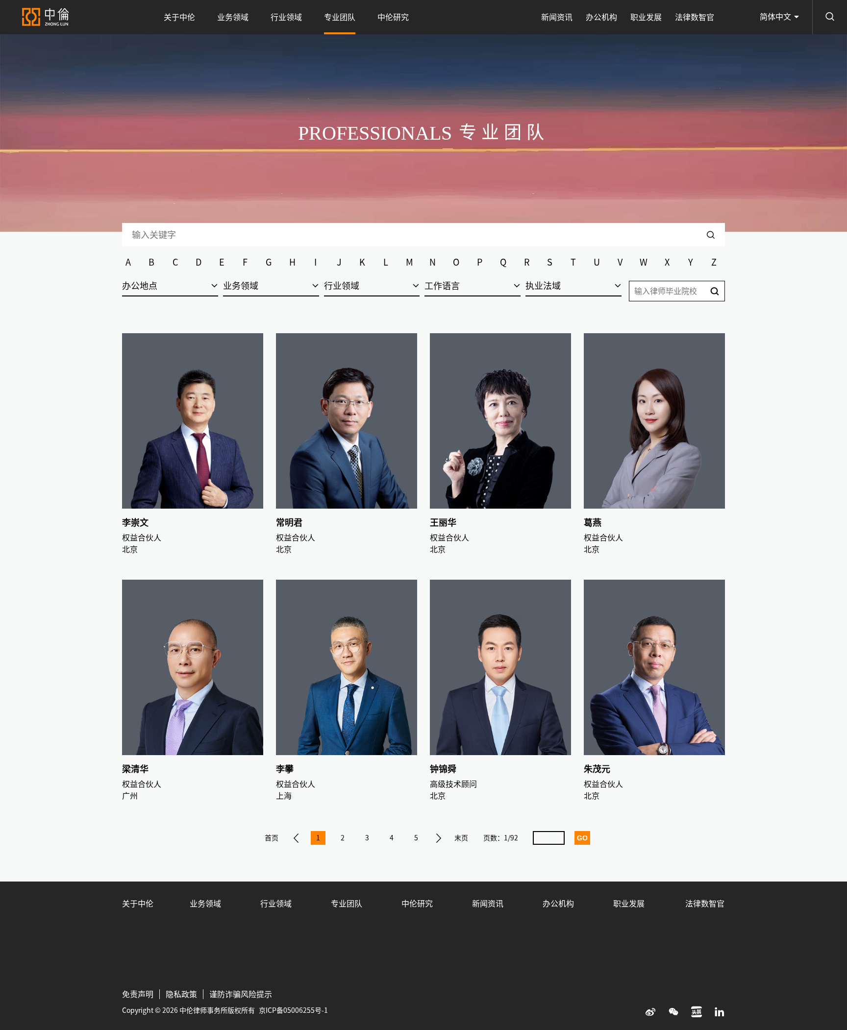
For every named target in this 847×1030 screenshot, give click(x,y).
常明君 (289, 522)
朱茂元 (597, 768)
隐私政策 (181, 994)
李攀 (285, 768)
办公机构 (601, 17)
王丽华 (443, 522)
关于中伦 (179, 17)
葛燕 (592, 522)
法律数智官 (694, 17)
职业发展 (646, 17)
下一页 (438, 838)
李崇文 (135, 522)
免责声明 (137, 994)
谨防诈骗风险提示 (240, 994)
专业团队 (339, 17)
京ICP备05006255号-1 (293, 1010)
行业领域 (286, 17)
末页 (461, 837)
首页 (271, 837)
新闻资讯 (557, 17)
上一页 (296, 838)
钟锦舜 (443, 768)
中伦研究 (393, 17)
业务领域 (233, 17)
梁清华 (135, 768)
